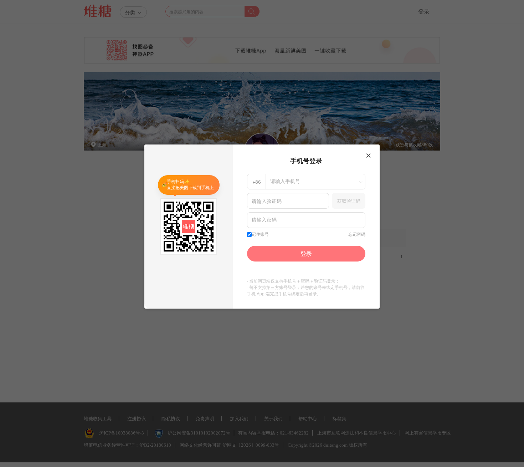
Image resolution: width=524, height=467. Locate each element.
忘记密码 (356, 234)
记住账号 (260, 234)
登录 (306, 253)
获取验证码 (348, 200)
